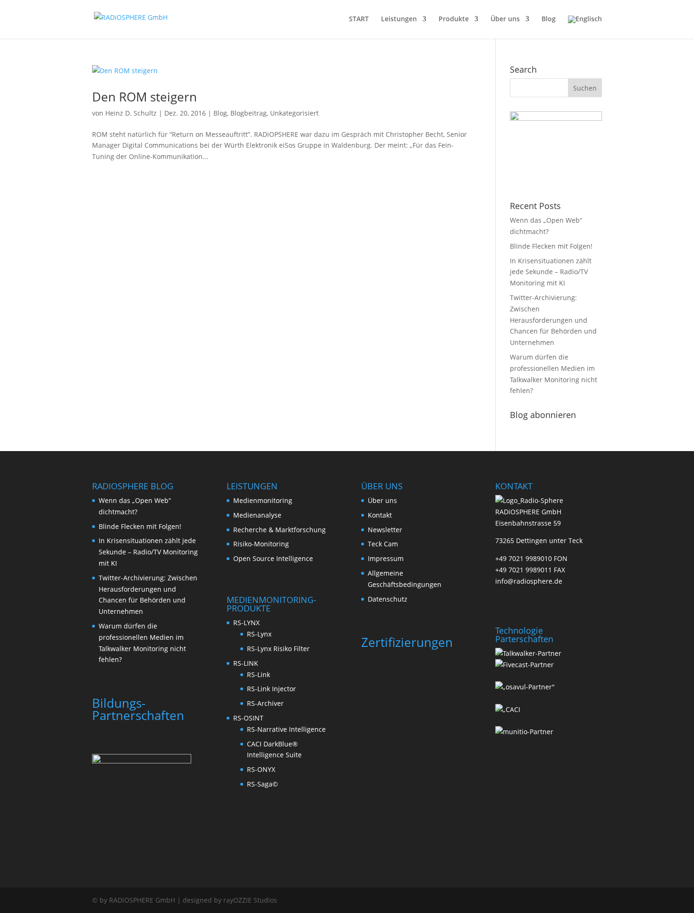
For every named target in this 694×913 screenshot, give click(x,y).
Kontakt (380, 515)
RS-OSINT (248, 717)
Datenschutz (387, 599)
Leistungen (399, 19)
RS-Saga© (262, 783)
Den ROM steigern (144, 96)
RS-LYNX (246, 622)
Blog (549, 19)
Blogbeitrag (248, 113)
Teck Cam (383, 543)
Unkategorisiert (294, 113)
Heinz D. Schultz (131, 113)
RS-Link (258, 674)
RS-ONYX (261, 769)
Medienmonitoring (262, 500)
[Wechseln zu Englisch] (585, 27)
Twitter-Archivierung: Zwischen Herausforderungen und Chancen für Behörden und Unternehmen (553, 320)
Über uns (505, 19)
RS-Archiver (265, 703)
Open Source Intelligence (273, 558)
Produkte (454, 19)
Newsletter (385, 529)
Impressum (386, 558)
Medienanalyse (257, 515)
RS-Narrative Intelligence (286, 729)
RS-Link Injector (271, 688)
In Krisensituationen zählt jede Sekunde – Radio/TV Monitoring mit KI (551, 272)
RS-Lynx (259, 633)
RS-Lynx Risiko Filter (278, 648)
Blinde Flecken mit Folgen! (551, 246)
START (359, 19)
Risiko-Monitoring (261, 543)
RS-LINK (245, 663)
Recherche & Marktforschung (279, 529)
